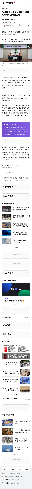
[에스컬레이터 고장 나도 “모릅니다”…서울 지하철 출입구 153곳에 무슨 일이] (7, 443)
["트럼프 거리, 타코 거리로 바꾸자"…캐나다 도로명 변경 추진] (25, 383)
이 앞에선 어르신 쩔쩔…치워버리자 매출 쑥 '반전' (22, 431)
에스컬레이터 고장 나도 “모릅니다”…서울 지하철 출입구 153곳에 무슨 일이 (22, 440)
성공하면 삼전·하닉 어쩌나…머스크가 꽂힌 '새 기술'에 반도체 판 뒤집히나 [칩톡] (17, 357)
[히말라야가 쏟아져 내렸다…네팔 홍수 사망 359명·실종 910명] (6, 211)
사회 (3, 8)
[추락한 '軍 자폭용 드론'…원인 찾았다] (7, 451)
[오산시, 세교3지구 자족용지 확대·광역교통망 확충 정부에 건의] (25, 392)
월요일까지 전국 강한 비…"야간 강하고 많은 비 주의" (21, 217)
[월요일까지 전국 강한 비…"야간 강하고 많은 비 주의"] (6, 219)
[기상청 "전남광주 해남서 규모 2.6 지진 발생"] (6, 244)
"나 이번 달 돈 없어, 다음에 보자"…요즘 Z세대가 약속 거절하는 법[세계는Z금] (16, 127)
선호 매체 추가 (8, 26)
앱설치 (12, 469)
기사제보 (17, 476)
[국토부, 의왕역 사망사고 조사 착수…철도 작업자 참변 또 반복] (6, 227)
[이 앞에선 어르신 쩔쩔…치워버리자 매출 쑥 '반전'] (7, 434)
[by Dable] (27, 399)
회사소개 (4, 474)
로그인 (5, 469)
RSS (22, 476)
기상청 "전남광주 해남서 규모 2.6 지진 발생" (21, 241)
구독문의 (11, 476)
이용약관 (14, 479)
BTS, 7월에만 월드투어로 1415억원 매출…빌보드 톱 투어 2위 (21, 233)
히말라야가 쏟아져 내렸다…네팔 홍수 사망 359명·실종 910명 (21, 209)
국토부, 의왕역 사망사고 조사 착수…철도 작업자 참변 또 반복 (21, 225)
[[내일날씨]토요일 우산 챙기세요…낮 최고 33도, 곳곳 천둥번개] (25, 366)
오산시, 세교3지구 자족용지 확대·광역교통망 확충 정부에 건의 (11, 390)
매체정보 (20, 479)
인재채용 (19, 474)
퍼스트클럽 (4, 476)
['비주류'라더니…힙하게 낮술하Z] (7, 425)
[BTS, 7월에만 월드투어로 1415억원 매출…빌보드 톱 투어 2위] (6, 236)
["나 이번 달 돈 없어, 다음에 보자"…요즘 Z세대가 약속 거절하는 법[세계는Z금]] (25, 375)
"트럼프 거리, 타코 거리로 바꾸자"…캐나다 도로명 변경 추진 (12, 381)
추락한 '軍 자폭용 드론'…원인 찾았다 (22, 449)
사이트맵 (27, 469)
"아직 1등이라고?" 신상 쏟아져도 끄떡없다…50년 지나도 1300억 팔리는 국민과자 (16, 131)
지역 (7, 8)
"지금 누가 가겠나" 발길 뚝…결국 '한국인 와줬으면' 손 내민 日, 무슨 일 (16, 134)
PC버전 (19, 469)
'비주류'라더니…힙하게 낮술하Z (22, 422)
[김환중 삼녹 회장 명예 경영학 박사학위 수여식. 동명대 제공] (16, 53)
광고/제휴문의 (11, 474)
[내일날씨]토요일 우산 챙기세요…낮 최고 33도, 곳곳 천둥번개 (11, 365)
